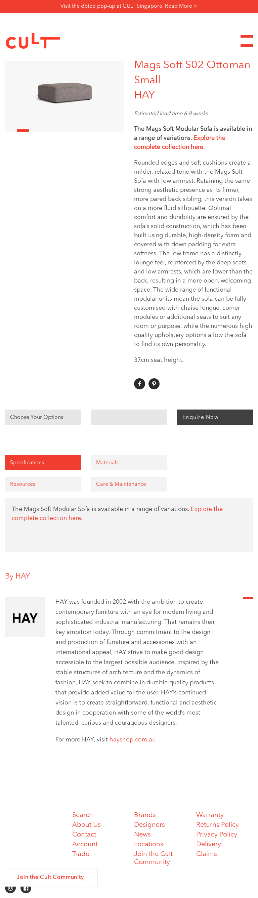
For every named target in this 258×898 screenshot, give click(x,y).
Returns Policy (217, 825)
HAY (144, 95)
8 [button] (94, 130)
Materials (107, 463)
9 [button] (106, 130)
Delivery (208, 844)
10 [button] (118, 130)
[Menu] (247, 41)
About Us (86, 825)
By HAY (17, 576)
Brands (145, 815)
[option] (64, 91)
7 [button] (82, 130)
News (142, 834)
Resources (22, 484)
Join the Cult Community (50, 877)
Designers (149, 825)
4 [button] (46, 130)
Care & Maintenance (121, 484)
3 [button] (35, 130)
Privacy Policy (216, 834)
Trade (80, 854)
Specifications (27, 463)
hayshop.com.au (133, 740)
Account (85, 844)
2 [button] (23, 130)
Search (82, 815)
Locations (148, 844)
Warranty (210, 815)
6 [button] (70, 130)
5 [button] (58, 130)
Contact (84, 834)
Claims (206, 854)
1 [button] (11, 130)
